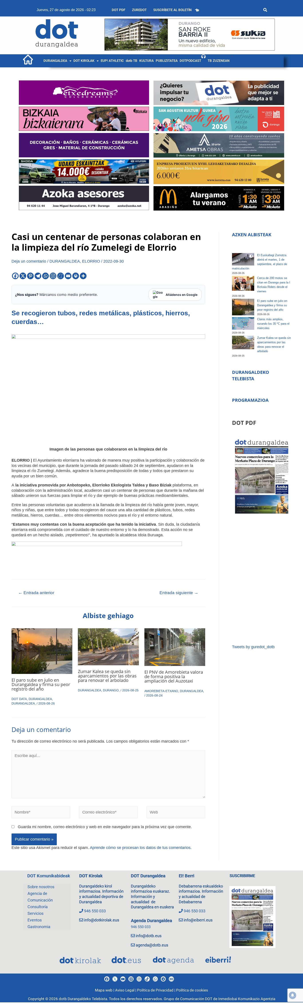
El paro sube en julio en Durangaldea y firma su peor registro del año (41, 684)
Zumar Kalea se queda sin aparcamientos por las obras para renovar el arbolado (107, 675)
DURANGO (111, 690)
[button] (57, 60)
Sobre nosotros (41, 886)
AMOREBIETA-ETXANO (161, 691)
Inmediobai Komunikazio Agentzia (246, 999)
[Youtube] (122, 978)
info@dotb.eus (148, 935)
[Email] (68, 276)
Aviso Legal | (126, 990)
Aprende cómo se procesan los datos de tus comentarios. (141, 847)
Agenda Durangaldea (151, 920)
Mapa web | (105, 990)
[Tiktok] (147, 978)
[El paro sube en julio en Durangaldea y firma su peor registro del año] (243, 307)
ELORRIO (91, 261)
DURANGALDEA (55, 61)
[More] (83, 276)
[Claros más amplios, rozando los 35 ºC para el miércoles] (243, 323)
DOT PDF (118, 10)
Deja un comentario (29, 261)
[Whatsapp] (45, 276)
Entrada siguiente (178, 592)
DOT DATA (19, 699)
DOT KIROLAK (83, 61)
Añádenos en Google (181, 295)
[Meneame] (60, 276)
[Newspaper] (171, 978)
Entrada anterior (36, 592)
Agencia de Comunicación (40, 896)
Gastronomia (39, 926)
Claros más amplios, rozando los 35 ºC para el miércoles (273, 324)
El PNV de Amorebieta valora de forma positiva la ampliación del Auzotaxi (173, 676)
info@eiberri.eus (198, 920)
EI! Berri (186, 875)
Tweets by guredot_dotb (253, 647)
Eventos (35, 920)
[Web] (176, 813)
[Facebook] (15, 276)
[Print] (75, 276)
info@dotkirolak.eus (101, 920)
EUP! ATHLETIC (112, 61)
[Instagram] (53, 276)
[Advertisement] (261, 580)
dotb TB (131, 61)
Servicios (35, 913)
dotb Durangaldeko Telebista (83, 999)
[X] (23, 276)
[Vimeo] (130, 978)
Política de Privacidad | (156, 990)
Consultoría (38, 906)
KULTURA (146, 61)
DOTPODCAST (190, 61)
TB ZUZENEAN (219, 61)
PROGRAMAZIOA (250, 400)
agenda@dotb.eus (152, 945)
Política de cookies (192, 990)
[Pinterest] (30, 276)
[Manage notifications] (292, 995)
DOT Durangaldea (148, 875)
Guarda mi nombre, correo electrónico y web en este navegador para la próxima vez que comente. (105, 827)
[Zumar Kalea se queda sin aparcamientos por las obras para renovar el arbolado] (243, 342)
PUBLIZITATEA (167, 61)
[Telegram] (38, 276)
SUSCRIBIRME (242, 875)
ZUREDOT (139, 10)
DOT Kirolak (91, 875)
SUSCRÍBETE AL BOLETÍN (172, 10)
